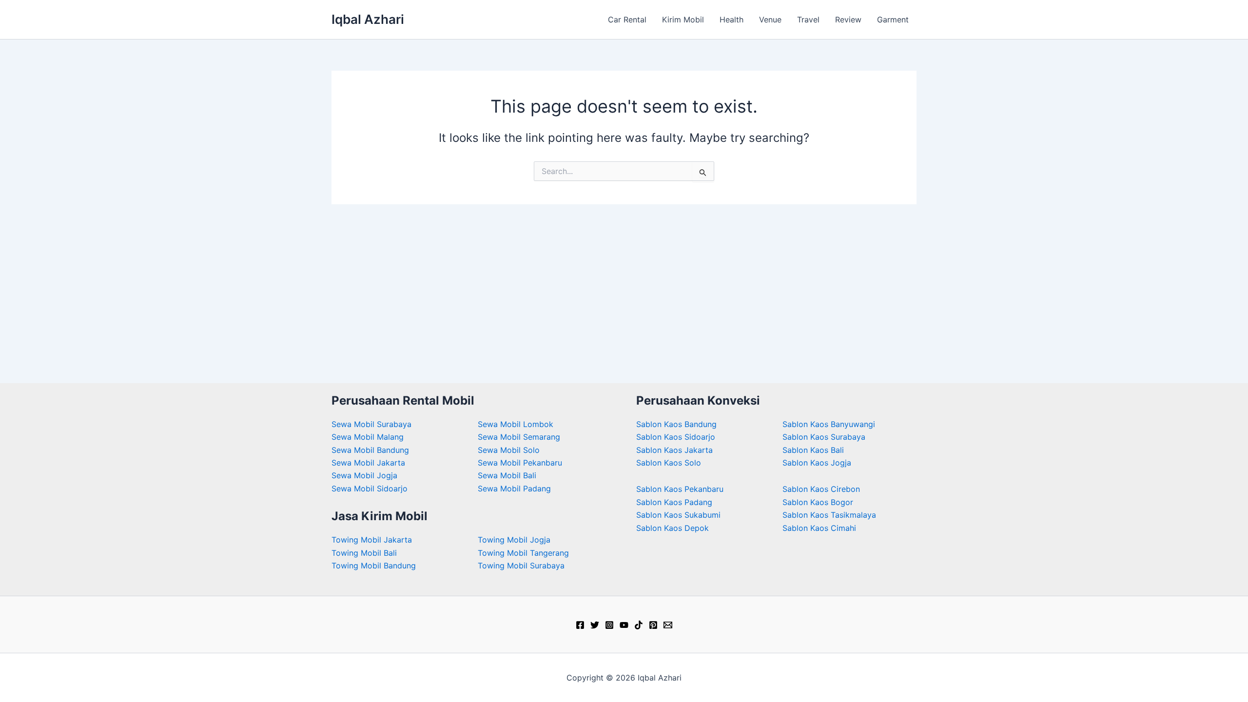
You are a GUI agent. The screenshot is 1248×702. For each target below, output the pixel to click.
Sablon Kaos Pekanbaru (679, 489)
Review (848, 19)
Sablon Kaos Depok (672, 528)
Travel (808, 19)
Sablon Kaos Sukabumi (678, 515)
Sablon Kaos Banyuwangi (828, 424)
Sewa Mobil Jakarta (368, 463)
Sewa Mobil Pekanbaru (520, 463)
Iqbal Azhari (368, 19)
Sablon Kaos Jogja (816, 463)
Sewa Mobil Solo (509, 450)
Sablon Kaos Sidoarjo (675, 437)
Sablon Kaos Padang (674, 502)
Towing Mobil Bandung (374, 565)
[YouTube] (624, 625)
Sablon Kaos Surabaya (823, 437)
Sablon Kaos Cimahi (819, 528)
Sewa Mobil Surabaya (371, 424)
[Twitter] (594, 625)
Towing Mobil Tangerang (523, 553)
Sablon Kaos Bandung (676, 424)
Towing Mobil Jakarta (372, 540)
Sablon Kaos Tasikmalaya (829, 515)
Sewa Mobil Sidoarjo (370, 488)
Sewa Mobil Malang (368, 437)
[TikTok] (638, 625)
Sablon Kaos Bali (813, 450)
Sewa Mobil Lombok (515, 424)
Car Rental (627, 19)
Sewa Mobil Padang (514, 488)
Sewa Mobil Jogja (364, 475)
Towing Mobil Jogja (514, 540)
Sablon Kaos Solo (668, 463)
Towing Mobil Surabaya (521, 565)
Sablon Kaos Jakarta (674, 450)
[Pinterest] (653, 625)
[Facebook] (580, 625)
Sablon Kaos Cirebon (821, 489)
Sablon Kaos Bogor (817, 502)
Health (731, 19)
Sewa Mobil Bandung (370, 450)
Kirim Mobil (683, 19)
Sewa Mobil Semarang (519, 437)
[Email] (667, 625)
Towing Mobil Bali (364, 553)
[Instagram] (609, 625)
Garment (893, 19)
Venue (770, 19)
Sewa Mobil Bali (507, 475)
